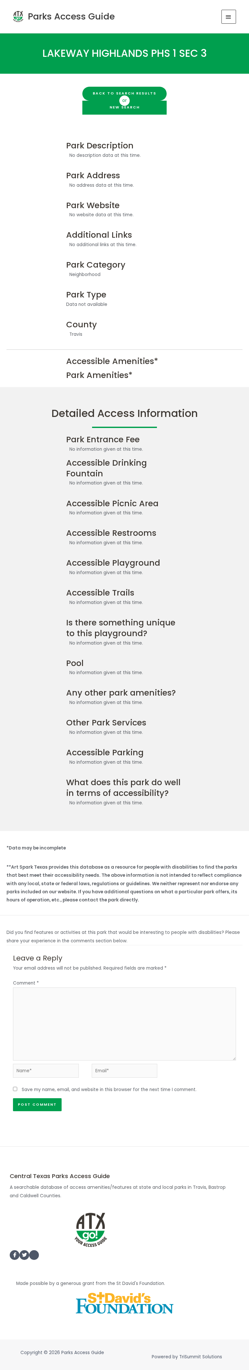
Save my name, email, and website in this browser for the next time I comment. (109, 1090)
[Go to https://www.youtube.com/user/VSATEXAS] (34, 1256)
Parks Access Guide (71, 16)
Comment (26, 983)
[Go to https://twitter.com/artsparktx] (24, 1255)
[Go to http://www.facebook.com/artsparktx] (14, 1255)
